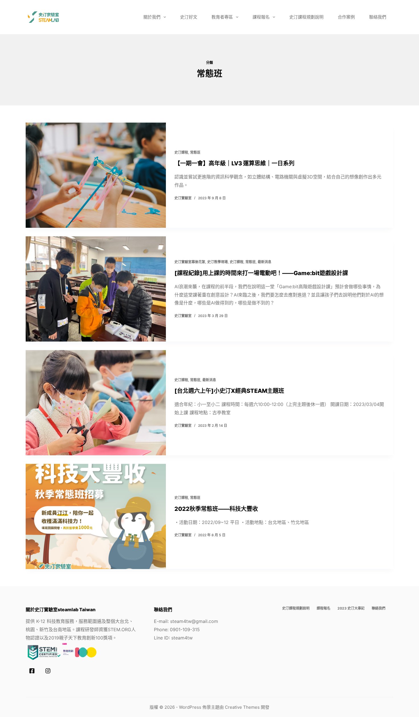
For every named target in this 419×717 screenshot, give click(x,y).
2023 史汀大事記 (351, 608)
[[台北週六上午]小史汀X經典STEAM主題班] (96, 402)
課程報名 (261, 17)
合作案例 (346, 17)
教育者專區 (222, 17)
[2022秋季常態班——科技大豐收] (96, 516)
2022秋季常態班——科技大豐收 (216, 508)
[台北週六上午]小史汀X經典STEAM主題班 (229, 390)
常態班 (195, 152)
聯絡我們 (377, 17)
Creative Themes (242, 707)
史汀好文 (188, 17)
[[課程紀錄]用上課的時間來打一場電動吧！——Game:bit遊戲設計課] (96, 289)
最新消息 (264, 262)
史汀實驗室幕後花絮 (189, 262)
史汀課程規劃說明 (306, 17)
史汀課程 (181, 152)
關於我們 (151, 17)
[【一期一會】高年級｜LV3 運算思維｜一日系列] (96, 175)
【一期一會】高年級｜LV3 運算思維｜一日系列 (234, 163)
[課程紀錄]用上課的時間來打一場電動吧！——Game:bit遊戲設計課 (261, 273)
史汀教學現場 (217, 262)
